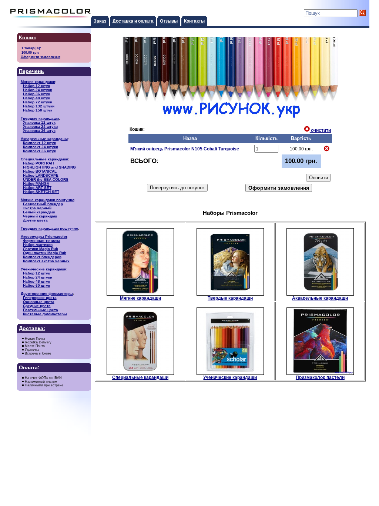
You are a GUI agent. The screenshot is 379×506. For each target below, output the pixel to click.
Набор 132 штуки (38, 106)
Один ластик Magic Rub (44, 253)
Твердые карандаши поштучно (49, 228)
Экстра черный (37, 208)
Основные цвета (38, 302)
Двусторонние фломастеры (47, 294)
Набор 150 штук (37, 110)
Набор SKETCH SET (41, 192)
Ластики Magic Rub (40, 249)
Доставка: (32, 328)
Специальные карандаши (44, 159)
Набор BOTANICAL (40, 171)
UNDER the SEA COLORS (45, 179)
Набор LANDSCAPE (40, 175)
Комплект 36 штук (39, 151)
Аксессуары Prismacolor (44, 236)
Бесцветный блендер (43, 204)
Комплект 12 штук (39, 143)
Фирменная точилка (41, 241)
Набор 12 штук (36, 86)
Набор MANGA (36, 184)
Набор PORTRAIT (38, 163)
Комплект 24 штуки (40, 147)
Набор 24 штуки (37, 90)
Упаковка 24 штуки (40, 126)
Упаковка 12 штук (39, 122)
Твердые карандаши (40, 118)
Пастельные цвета (40, 310)
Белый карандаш (39, 212)
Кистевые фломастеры (45, 314)
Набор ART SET (37, 188)
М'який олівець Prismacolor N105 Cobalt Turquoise (184, 148)
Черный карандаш (40, 216)
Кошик (27, 37)
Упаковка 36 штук (39, 131)
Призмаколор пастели (320, 377)
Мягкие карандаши (38, 82)
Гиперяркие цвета (40, 298)
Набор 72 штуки (37, 102)
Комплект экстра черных (46, 261)
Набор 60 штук (36, 285)
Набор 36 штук (36, 94)
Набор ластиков (38, 245)
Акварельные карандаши (44, 139)
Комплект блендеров (42, 257)
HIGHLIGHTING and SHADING (49, 167)
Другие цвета (35, 220)
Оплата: (29, 367)
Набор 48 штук (36, 98)
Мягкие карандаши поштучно (47, 200)
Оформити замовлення (40, 57)
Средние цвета (37, 306)
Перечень (31, 71)
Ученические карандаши (43, 269)
